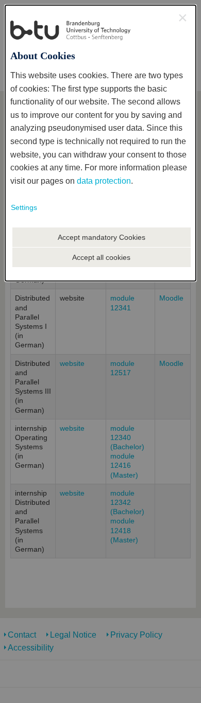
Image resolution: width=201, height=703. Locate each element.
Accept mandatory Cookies (101, 237)
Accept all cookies (101, 257)
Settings (24, 207)
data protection (104, 181)
